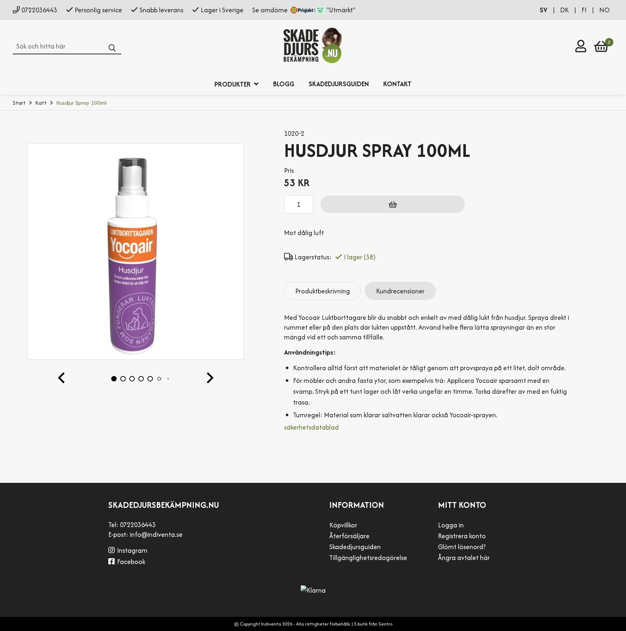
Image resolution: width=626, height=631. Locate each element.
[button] (61, 378)
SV (544, 10)
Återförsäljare (349, 536)
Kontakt (397, 84)
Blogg (283, 84)
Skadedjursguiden (339, 84)
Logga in (451, 525)
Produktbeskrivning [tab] (322, 291)
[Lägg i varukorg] (392, 204)
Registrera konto (462, 536)
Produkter (233, 84)
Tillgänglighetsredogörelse (368, 558)
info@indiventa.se (156, 534)
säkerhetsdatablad (311, 427)
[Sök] (115, 48)
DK (565, 10)
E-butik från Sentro (373, 623)
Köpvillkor (343, 525)
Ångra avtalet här (464, 558)
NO (604, 10)
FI (584, 10)
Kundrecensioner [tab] (400, 291)
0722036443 (39, 10)
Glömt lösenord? (462, 547)
